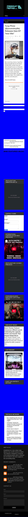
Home (6, 20)
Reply (17, 36)
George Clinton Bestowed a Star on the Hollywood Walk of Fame (14, 439)
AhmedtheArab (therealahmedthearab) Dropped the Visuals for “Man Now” (13, 141)
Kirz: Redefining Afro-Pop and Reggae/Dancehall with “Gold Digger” (14, 419)
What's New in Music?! (13, 429)
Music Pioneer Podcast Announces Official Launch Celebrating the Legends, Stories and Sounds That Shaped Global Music (13, 331)
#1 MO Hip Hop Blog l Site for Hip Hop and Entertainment (13, 514)
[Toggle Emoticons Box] (4, 111)
